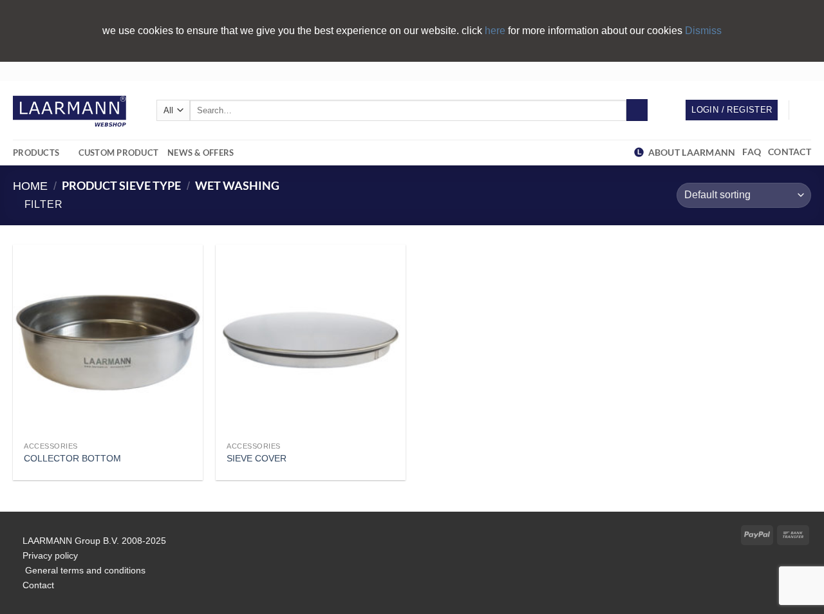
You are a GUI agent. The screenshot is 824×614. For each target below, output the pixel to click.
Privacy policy (50, 555)
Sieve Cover (256, 458)
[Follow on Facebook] (768, 70)
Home (30, 185)
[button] (804, 110)
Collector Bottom (72, 458)
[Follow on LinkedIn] (792, 70)
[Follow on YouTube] (805, 70)
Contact (789, 151)
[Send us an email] (780, 70)
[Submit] (637, 110)
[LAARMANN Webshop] (75, 110)
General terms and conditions (84, 570)
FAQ (753, 151)
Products (36, 152)
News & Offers (200, 152)
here (496, 30)
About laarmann (692, 152)
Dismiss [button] (703, 30)
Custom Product (119, 152)
